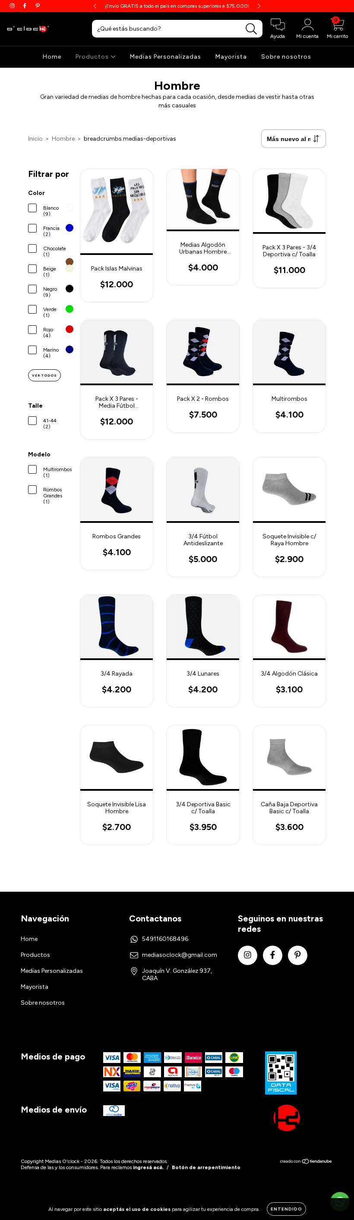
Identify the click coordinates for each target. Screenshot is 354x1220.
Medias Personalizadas (165, 56)
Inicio (35, 138)
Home (52, 56)
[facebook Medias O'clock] (25, 5)
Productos (93, 56)
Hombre (63, 138)
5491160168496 (165, 939)
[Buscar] (251, 29)
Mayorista (231, 56)
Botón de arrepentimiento (206, 1167)
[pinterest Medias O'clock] (37, 5)
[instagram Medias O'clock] (12, 5)
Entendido (286, 1209)
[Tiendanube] (306, 1162)
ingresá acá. (148, 1167)
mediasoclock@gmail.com (179, 955)
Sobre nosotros (286, 56)
